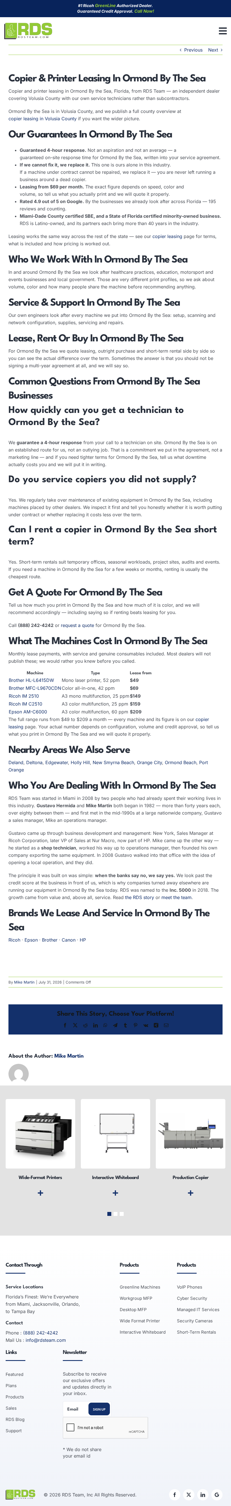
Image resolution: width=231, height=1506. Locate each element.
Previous (193, 50)
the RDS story (139, 897)
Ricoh (14, 940)
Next (213, 50)
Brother (49, 940)
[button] (109, 1214)
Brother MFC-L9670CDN (35, 688)
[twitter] (188, 1494)
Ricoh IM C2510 (25, 704)
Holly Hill (80, 762)
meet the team (176, 897)
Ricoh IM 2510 (24, 696)
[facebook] (174, 1494)
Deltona (34, 762)
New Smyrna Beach (113, 762)
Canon (68, 940)
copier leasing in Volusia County (42, 118)
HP (83, 940)
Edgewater (56, 762)
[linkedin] (202, 1494)
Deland (15, 762)
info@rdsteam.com (46, 1340)
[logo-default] (28, 25)
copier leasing (167, 236)
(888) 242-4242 (40, 1333)
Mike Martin (24, 982)
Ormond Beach (180, 762)
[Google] (217, 1494)
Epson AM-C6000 (28, 712)
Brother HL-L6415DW (31, 680)
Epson (31, 940)
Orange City (149, 762)
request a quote (77, 625)
